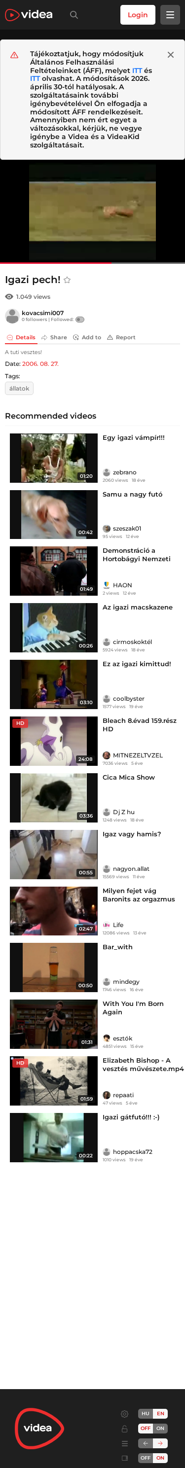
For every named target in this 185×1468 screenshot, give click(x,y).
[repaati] (107, 1095)
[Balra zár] (145, 1443)
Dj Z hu (124, 812)
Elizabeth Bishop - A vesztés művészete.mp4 (143, 1064)
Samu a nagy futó (132, 494)
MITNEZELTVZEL (138, 755)
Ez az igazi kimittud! (137, 664)
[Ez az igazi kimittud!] (54, 684)
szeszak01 (127, 528)
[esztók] (107, 1038)
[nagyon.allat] (107, 869)
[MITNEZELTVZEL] (107, 755)
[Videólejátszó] (92, 212)
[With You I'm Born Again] (54, 1024)
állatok (19, 388)
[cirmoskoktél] (107, 642)
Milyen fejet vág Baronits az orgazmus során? (139, 899)
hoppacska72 (132, 1151)
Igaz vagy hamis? (132, 834)
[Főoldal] (28, 15)
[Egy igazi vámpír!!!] (54, 458)
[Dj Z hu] (107, 812)
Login (138, 14)
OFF (145, 1458)
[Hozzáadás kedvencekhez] (67, 280)
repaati (123, 1095)
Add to (91, 337)
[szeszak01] (107, 529)
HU (145, 1413)
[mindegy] (107, 982)
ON (160, 1428)
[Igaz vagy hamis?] (54, 854)
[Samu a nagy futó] (54, 514)
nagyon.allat (131, 868)
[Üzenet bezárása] (171, 55)
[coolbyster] (107, 699)
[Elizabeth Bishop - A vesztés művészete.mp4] (54, 1081)
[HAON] (107, 585)
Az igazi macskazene (138, 607)
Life (118, 925)
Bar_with (118, 947)
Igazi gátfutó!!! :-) (131, 1117)
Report (126, 337)
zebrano (125, 472)
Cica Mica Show (129, 777)
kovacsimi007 (43, 313)
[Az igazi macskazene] (54, 627)
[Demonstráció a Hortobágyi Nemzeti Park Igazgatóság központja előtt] (54, 571)
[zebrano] (107, 472)
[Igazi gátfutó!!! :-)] (54, 1137)
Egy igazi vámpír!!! (134, 437)
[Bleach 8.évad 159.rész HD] (54, 741)
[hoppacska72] (107, 1152)
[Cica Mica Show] (54, 798)
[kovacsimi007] (12, 316)
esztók (122, 1038)
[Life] (107, 925)
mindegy (126, 981)
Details (26, 337)
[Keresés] (72, 15)
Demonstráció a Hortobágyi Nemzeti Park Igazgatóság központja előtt (137, 562)
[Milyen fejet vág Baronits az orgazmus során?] (54, 911)
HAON (122, 585)
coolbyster (129, 698)
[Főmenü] (170, 15)
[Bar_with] (54, 967)
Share (58, 337)
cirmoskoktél (132, 641)
